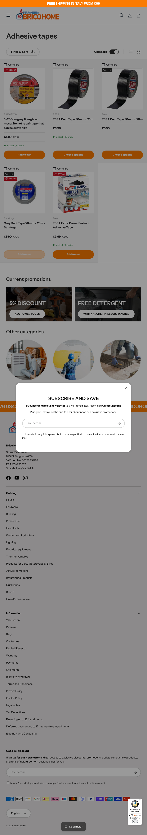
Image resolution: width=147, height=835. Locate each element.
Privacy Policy (41, 434)
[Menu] (140, 800)
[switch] (135, 821)
